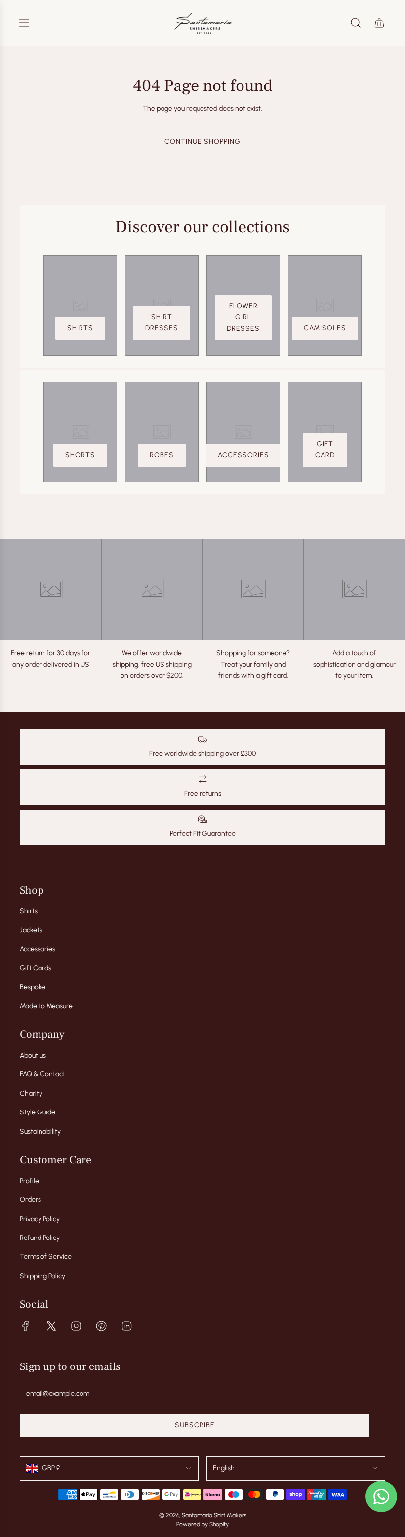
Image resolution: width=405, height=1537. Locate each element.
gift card (325, 449)
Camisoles (325, 328)
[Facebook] (26, 1326)
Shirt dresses (161, 322)
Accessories (243, 455)
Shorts (80, 455)
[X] (51, 1326)
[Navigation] (24, 23)
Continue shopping (202, 141)
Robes (162, 455)
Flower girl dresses (243, 317)
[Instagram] (76, 1326)
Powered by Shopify (202, 1524)
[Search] (355, 23)
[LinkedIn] (126, 1326)
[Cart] (379, 23)
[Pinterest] (101, 1326)
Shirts (80, 328)
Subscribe (195, 1425)
